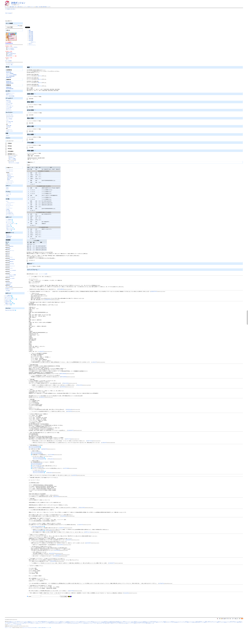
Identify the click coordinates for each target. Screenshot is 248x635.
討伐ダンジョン (18, 3)
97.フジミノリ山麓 (12, 156)
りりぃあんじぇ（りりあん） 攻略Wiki (94, 623)
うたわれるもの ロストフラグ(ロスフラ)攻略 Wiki (76, 621)
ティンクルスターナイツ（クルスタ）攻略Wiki (233, 622)
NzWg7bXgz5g (69, 409)
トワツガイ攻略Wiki (192, 622)
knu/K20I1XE (74, 475)
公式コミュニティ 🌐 (9, 227)
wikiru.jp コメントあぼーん (8, 627)
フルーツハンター (9, 183)
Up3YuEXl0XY (68, 539)
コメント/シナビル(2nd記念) (11, 270)
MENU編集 (8, 290)
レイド (7, 189)
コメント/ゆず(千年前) (10, 263)
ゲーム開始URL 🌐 (9, 219)
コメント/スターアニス (10, 250)
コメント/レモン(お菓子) (10, 278)
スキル (7, 120)
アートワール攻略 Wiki (66, 621)
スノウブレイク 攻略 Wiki (29, 623)
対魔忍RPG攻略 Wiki (44, 621)
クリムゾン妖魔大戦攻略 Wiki (66, 622)
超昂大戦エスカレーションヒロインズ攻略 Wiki (160, 621)
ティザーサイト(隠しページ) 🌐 (11, 223)
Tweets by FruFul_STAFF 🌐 (10, 310)
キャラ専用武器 (9, 118)
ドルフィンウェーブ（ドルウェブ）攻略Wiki (127, 622)
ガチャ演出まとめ (9, 212)
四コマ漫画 (8, 210)
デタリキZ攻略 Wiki (110, 621)
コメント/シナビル (9, 268)
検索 (41, 6)
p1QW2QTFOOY (154, 291)
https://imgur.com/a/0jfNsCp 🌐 (39, 530)
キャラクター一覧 (9, 114)
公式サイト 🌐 (8, 224)
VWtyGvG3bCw (66, 383)
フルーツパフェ (10, 180)
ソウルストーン (9, 129)
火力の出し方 (8, 108)
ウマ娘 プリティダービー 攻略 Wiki (215, 621)
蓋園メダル (40, 85)
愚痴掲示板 (8, 77)
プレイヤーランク (9, 208)
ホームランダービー (9, 205)
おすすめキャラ (9, 104)
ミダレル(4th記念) (10, 48)
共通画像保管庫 (9, 236)
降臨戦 (8, 179)
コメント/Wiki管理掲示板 (10, 259)
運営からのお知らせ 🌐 (10, 303)
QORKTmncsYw (88, 532)
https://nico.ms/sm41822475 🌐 (39, 472)
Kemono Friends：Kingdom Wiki (21, 623)
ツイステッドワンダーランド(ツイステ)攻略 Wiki (100, 621)
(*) (48, 189)
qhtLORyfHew (62, 386)
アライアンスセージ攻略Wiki (162, 622)
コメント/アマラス (9, 257)
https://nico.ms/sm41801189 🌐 (35, 446)
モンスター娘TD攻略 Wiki (48, 622)
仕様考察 (7, 209)
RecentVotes (8, 248)
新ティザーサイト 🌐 (9, 222)
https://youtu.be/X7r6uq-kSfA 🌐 (35, 447)
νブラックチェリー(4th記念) (12, 47)
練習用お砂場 (8, 237)
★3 (12, 116)
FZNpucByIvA (50, 458)
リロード (32, 6)
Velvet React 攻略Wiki (125, 623)
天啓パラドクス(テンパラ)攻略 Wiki (57, 622)
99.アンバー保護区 (12, 158)
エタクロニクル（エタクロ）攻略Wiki (153, 622)
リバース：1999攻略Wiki (13, 623)
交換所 (7, 195)
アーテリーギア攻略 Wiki (149, 621)
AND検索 (20, 25)
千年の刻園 (31, 39)
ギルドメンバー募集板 (11, 74)
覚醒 (10, 125)
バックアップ (25, 6)
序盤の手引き (8, 100)
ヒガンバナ (8, 252)
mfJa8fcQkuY (41, 397)
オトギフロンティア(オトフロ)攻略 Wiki (25, 621)
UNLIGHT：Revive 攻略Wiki (103, 623)
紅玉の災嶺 (31, 34)
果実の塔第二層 (10, 176)
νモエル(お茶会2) (9, 282)
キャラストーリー (10, 117)
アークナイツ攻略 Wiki (50, 621)
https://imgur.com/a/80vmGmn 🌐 (38, 526)
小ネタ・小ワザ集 (9, 103)
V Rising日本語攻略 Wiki (109, 622)
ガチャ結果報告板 (10, 76)
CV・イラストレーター (10, 214)
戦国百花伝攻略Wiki (145, 622)
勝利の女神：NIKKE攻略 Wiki (117, 622)
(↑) (39, 240)
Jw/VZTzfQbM (51, 454)
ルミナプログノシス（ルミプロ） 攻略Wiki (142, 623)
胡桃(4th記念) (9, 55)
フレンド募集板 (9, 73)
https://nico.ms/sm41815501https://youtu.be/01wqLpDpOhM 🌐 (37, 453)
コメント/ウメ (8, 272)
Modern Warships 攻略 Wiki (74, 623)
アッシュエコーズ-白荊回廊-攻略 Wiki (83, 623)
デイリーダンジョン (9, 171)
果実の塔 (9, 175)
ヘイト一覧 (9, 122)
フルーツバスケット (10, 202)
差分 (21, 6)
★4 (11, 116)
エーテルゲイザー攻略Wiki (222, 622)
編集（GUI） (14, 6)
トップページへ (9, 63)
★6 (7, 116)
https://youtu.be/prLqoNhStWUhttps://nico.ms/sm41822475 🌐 (36, 464)
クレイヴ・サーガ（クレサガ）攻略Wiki (183, 622)
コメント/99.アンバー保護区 (11, 274)
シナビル (7, 280)
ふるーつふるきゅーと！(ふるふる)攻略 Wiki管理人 (15, 624)
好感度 (8, 125)
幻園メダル (40, 75)
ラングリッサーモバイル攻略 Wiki (58, 621)
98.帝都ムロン (11, 157)
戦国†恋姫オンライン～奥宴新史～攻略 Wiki (204, 621)
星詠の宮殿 (31, 35)
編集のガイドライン (9, 94)
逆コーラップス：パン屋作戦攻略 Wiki (101, 622)
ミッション (8, 206)
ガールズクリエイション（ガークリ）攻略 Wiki (45, 623)
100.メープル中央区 (12, 159)
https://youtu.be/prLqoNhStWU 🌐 (39, 471)
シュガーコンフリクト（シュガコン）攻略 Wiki (38, 622)
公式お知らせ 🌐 (9, 226)
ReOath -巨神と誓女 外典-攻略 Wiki (56, 623)
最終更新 (44, 6)
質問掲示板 (8, 81)
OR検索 (8, 27)
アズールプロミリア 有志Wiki (117, 623)
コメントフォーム (32, 44)
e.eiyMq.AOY (41, 351)
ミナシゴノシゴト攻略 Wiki (170, 621)
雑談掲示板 (8, 72)
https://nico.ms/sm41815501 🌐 (39, 457)
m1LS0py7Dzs (161, 583)
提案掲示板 (8, 87)
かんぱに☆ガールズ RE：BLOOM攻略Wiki (172, 622)
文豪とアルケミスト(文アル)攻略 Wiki (15, 621)
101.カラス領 (11, 161)
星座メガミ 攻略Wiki (110, 623)
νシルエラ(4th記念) (10, 49)
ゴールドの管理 (9, 107)
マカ (8, 58)
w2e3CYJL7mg (68, 438)
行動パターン (33, 42)
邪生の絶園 (31, 37)
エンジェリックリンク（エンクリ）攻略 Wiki (227, 621)
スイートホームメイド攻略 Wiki (66, 623)
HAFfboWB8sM (61, 289)
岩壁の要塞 (31, 31)
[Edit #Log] (33, 263)
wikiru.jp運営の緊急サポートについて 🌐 (45, 627)
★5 (9, 116)
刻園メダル (40, 82)
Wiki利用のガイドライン (10, 93)
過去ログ (30, 43)
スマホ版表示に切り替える (10, 9)
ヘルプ (48, 6)
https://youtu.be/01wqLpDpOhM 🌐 (39, 458)
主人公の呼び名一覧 (9, 213)
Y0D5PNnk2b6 (53, 561)
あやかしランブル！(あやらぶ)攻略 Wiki (88, 621)
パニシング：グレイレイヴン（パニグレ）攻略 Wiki (181, 621)
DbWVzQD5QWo (63, 373)
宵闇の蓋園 (31, 40)
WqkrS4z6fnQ (56, 496)
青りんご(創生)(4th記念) (11, 53)
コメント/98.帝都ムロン (10, 276)
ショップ (7, 196)
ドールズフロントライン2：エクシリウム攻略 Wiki (88, 622)
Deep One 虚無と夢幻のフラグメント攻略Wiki (119, 621)
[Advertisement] (15, 330)
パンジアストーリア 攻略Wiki (132, 623)
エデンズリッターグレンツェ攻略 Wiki (193, 621)
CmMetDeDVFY (70, 430)
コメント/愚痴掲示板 (9, 261)
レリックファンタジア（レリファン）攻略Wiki (213, 622)
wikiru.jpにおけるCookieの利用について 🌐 (33, 627)
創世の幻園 (31, 36)
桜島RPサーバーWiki (151, 623)
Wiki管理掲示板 (9, 88)
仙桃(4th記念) (9, 52)
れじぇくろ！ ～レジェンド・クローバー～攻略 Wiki (19, 622)
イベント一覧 (9, 64)
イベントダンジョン (9, 169)
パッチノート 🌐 (9, 230)
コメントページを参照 (43, 273)
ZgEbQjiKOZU (44, 449)
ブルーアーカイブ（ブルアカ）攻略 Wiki (131, 621)
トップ (6, 6)
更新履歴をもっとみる (9, 288)
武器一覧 (7, 135)
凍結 (18, 6)
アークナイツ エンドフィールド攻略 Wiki (76, 622)
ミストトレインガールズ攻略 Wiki (141, 621)
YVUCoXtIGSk (49, 530)
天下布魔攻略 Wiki (29, 622)
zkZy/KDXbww (63, 516)
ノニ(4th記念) (9, 54)
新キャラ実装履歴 (8, 60)
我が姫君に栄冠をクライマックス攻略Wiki (200, 622)
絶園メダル (40, 79)
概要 (29, 30)
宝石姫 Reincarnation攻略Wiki (138, 622)
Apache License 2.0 (25, 627)
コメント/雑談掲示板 (9, 246)
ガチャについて (9, 110)
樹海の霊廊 (31, 32)
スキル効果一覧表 (10, 121)
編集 (10, 6)
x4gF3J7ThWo (71, 590)
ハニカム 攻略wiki (36, 623)
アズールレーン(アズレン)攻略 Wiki (36, 621)
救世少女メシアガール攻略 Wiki (237, 621)
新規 (37, 6)
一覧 (39, 6)
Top (12, 4)
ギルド (7, 201)
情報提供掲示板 (9, 83)
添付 (29, 6)
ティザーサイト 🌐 (9, 220)
